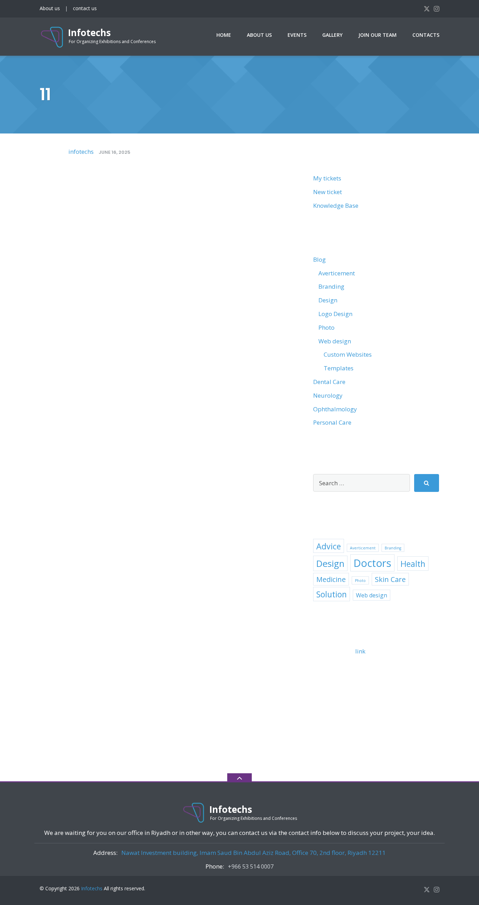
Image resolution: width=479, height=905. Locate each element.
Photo (326, 327)
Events (297, 35)
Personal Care (332, 422)
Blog (319, 259)
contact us (85, 8)
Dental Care (329, 382)
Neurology (328, 395)
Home (223, 35)
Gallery (332, 35)
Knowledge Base (335, 205)
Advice (328, 546)
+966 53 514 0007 (251, 866)
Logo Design (335, 314)
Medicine (331, 579)
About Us (259, 35)
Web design (334, 341)
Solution (331, 594)
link (360, 651)
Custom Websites (348, 354)
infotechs (81, 152)
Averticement (336, 273)
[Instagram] (436, 8)
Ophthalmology (335, 409)
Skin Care (390, 579)
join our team (377, 35)
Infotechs (91, 888)
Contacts (425, 35)
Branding (331, 286)
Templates (338, 368)
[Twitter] (427, 8)
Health (412, 563)
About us (50, 8)
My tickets (327, 178)
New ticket (327, 192)
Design (327, 300)
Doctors (372, 563)
